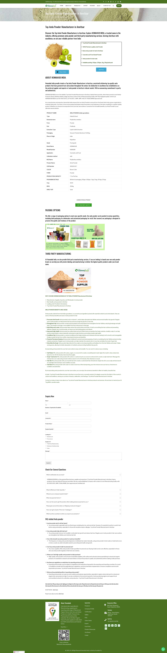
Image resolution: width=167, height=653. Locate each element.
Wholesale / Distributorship (53, 446)
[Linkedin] (112, 625)
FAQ (86, 617)
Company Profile (89, 609)
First (46, 405)
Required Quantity (49, 429)
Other (48, 448)
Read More (63, 627)
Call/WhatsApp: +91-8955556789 (53, 1)
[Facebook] (106, 625)
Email (46, 413)
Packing (92, 5)
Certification (88, 612)
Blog (98, 5)
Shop (118, 5)
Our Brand (87, 632)
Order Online (88, 620)
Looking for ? (48, 434)
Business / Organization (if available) (53, 407)
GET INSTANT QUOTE (83, 205)
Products (77, 5)
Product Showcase (90, 629)
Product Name (48, 423)
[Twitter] (109, 625)
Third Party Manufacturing (53, 443)
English (17, 651)
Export (86, 5)
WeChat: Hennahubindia (80, 1)
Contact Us (106, 5)
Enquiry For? (48, 441)
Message (47, 451)
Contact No (48, 418)
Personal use (50, 439)
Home (61, 5)
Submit (48, 463)
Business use (50, 436)
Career (86, 635)
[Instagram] (106, 628)
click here (55, 590)
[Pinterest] (119, 625)
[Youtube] (115, 625)
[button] (163, 649)
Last (69, 405)
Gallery (86, 615)
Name (47, 400)
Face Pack (87, 626)
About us (68, 5)
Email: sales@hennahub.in (68, 1)
